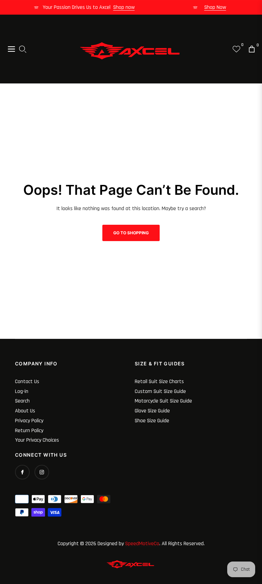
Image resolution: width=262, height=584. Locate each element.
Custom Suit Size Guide (160, 391)
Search (22, 401)
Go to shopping (131, 232)
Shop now (126, 7)
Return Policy (29, 430)
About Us (25, 410)
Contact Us (27, 381)
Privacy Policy (29, 420)
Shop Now (218, 7)
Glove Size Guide (152, 410)
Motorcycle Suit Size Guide (163, 401)
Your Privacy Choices (37, 440)
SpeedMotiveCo (142, 543)
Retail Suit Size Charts (159, 381)
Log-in (21, 391)
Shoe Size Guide (152, 420)
